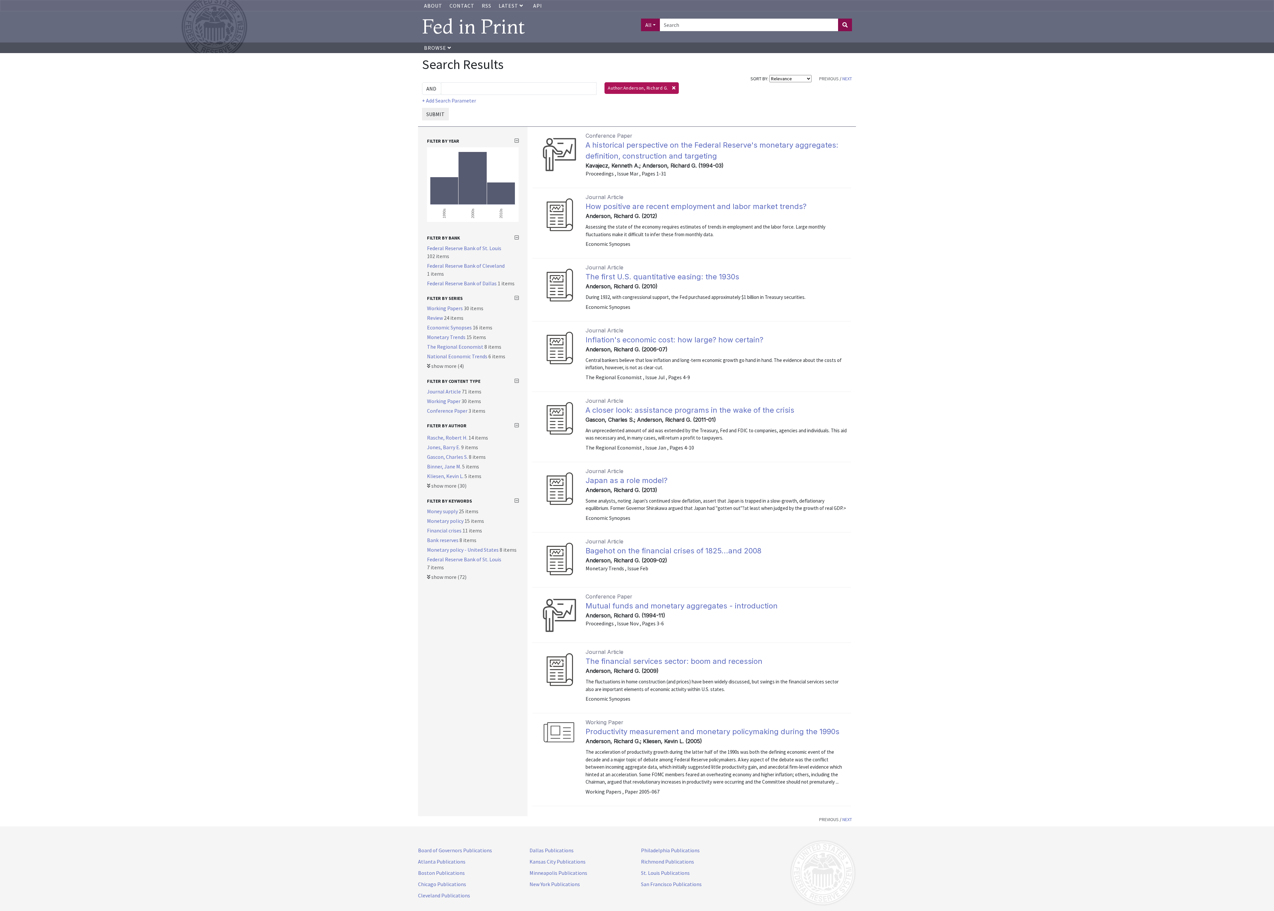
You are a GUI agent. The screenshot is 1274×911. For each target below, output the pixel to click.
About (433, 5)
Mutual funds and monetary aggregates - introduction (682, 605)
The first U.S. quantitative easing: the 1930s (662, 276)
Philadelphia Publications (670, 850)
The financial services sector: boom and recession (674, 661)
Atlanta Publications (441, 861)
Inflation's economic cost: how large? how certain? (674, 339)
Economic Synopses (450, 327)
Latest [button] (509, 5)
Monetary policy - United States (463, 549)
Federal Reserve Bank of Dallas (462, 283)
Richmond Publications (667, 861)
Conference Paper (447, 410)
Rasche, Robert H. (447, 437)
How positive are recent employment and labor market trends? (696, 206)
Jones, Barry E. (444, 447)
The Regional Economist (455, 346)
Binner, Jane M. (444, 466)
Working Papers (445, 308)
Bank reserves (443, 540)
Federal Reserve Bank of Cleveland (466, 265)
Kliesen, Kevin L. (445, 476)
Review (435, 318)
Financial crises (444, 530)
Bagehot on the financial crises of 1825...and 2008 (673, 550)
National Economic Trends (457, 356)
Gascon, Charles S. (448, 457)
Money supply (443, 511)
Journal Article (444, 391)
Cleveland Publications (444, 895)
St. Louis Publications (665, 873)
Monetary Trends (446, 337)
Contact (462, 5)
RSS (486, 5)
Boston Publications (441, 873)
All (648, 25)
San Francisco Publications (671, 884)
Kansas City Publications (558, 861)
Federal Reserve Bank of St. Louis (464, 248)
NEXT (847, 79)
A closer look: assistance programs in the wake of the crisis (690, 410)
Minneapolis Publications (558, 873)
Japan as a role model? (627, 480)
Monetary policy (445, 521)
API (537, 5)
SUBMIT (435, 114)
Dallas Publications (552, 850)
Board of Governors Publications (455, 850)
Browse (436, 47)
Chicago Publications (442, 884)
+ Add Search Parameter (449, 100)
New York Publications (555, 884)
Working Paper (444, 401)
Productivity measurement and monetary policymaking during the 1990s (712, 731)
